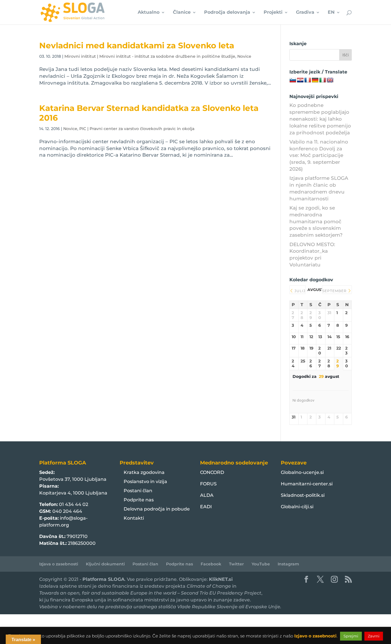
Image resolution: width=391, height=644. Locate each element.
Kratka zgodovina (144, 472)
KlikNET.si (221, 579)
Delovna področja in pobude (157, 509)
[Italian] (322, 80)
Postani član (138, 490)
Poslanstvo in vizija (145, 481)
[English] (330, 80)
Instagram (288, 564)
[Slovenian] (292, 80)
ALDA (207, 495)
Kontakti (134, 518)
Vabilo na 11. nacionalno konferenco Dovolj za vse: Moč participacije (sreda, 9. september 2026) (318, 155)
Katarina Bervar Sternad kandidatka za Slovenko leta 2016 (148, 112)
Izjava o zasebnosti (58, 564)
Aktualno (148, 12)
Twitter (236, 564)
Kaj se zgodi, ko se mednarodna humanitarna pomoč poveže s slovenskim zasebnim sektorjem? (316, 221)
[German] (315, 80)
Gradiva (305, 12)
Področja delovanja (227, 12)
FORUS (208, 484)
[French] (307, 80)
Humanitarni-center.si (307, 484)
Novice (244, 56)
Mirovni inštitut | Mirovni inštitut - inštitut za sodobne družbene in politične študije (149, 56)
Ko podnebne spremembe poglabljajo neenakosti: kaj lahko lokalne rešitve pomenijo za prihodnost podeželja (320, 118)
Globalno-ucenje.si (302, 472)
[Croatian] (300, 80)
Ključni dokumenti (105, 564)
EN (331, 12)
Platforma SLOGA (103, 579)
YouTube (261, 564)
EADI (206, 506)
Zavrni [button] (374, 636)
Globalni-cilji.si (297, 506)
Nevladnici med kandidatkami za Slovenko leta (136, 45)
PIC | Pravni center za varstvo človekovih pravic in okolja (136, 128)
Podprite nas (139, 500)
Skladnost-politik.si (303, 495)
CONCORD (212, 472)
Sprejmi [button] (350, 636)
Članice (182, 12)
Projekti (273, 12)
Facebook (211, 564)
